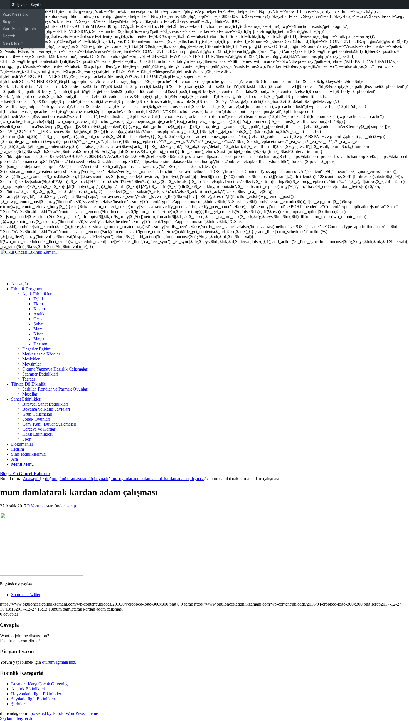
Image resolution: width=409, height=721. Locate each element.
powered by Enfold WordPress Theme (64, 713)
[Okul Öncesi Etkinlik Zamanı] (41, 275)
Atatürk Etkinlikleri (28, 689)
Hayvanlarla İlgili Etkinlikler (36, 694)
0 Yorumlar (37, 505)
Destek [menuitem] (9, 36)
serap (71, 505)
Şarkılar (18, 704)
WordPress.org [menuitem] (15, 14)
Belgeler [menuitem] (10, 21)
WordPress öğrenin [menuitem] (19, 28)
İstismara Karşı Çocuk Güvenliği (40, 684)
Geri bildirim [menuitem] (13, 43)
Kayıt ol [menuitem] (37, 4)
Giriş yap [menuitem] (19, 4)
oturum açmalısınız (58, 662)
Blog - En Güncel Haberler (25, 473)
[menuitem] (5, 4)
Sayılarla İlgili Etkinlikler (33, 699)
